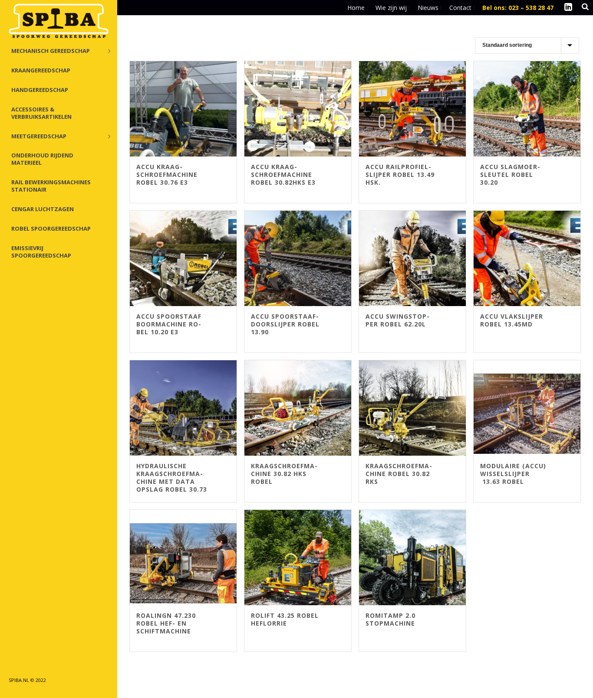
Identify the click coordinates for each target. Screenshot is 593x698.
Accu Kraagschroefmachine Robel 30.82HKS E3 (283, 174)
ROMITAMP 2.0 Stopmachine (390, 619)
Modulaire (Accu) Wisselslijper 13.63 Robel (513, 474)
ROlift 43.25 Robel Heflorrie (285, 619)
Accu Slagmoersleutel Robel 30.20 (510, 174)
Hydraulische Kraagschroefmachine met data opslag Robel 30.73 (171, 477)
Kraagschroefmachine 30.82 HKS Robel (284, 474)
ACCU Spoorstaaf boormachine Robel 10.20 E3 (168, 324)
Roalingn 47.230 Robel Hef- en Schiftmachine (166, 623)
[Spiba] (58, 21)
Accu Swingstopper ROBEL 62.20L (397, 320)
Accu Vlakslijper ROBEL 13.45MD (511, 320)
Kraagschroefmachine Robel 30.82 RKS (399, 474)
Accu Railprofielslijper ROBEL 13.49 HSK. (400, 174)
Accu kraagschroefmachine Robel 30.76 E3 (167, 174)
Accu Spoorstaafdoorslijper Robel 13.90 (285, 324)
